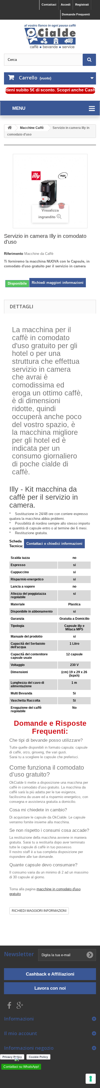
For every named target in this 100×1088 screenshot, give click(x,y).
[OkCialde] (50, 36)
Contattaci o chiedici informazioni (54, 544)
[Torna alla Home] (10, 128)
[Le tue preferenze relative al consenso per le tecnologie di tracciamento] (91, 1079)
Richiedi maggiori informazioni (57, 283)
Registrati (82, 4)
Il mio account (20, 1033)
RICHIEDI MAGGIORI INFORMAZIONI (39, 911)
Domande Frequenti (76, 14)
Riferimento (13, 254)
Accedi (65, 4)
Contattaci (49, 4)
